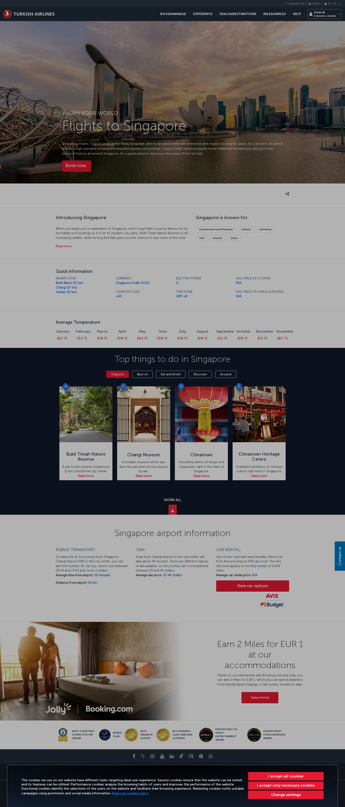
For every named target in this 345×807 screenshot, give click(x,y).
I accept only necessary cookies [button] (286, 785)
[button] (286, 795)
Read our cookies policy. (130, 793)
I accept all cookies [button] (285, 776)
